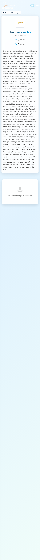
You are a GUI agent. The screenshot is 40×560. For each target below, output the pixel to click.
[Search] (32, 5)
